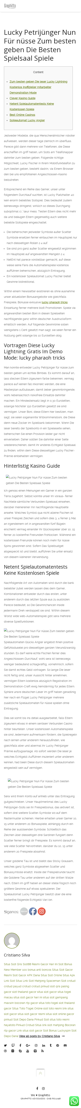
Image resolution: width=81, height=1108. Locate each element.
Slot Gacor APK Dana (26, 975)
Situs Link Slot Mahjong (31, 980)
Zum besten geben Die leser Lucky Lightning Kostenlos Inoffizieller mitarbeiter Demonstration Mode (38, 87)
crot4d (71, 980)
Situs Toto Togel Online (27, 1008)
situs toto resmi (59, 1019)
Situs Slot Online (51, 975)
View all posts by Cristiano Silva (39, 1036)
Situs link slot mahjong (49, 1025)
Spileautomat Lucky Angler (27, 120)
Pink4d (20, 1025)
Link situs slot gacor (29, 1030)
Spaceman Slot (56, 980)
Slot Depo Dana (23, 1019)
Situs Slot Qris (13, 964)
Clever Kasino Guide (22, 98)
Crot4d (30, 1025)
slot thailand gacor (24, 991)
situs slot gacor (47, 991)
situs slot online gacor (60, 1014)
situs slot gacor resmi (31, 1014)
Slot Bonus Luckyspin (57, 1030)
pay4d (17, 986)
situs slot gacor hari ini (28, 997)
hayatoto (9, 1025)
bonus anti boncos (39, 969)
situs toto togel (48, 1002)
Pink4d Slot (41, 1019)
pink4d (45, 986)
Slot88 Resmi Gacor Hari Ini (40, 964)
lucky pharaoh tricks (55, 302)
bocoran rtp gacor (26, 1002)
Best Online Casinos (22, 114)
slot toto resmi (52, 1008)
